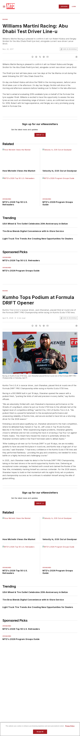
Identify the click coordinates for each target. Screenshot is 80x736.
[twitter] (40, 57)
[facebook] (32, 57)
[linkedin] (36, 57)
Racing (5, 19)
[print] (76, 57)
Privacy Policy (69, 726)
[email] (47, 57)
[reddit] (44, 57)
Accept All (40, 731)
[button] (4, 6)
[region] (40, 729)
